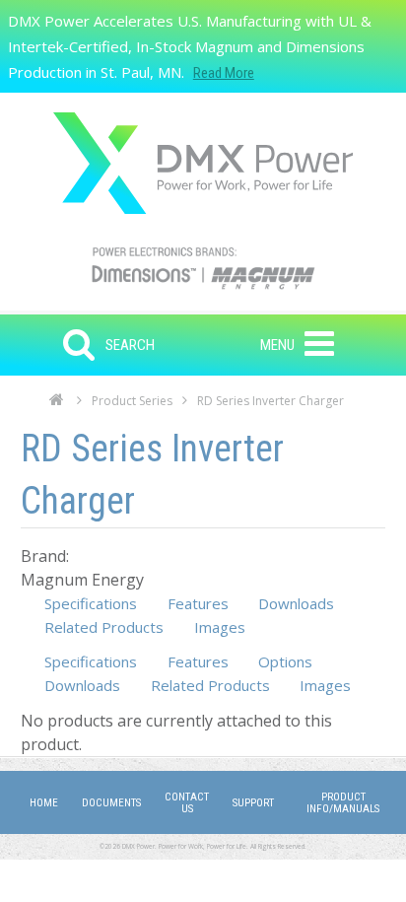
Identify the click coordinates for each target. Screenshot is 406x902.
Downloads (296, 603)
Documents (111, 803)
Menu (277, 345)
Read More (223, 73)
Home (56, 405)
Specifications (90, 603)
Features (198, 603)
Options (285, 661)
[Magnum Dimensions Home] (203, 163)
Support (253, 803)
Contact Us (187, 803)
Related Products (104, 627)
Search (130, 345)
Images (219, 627)
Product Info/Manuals (342, 803)
